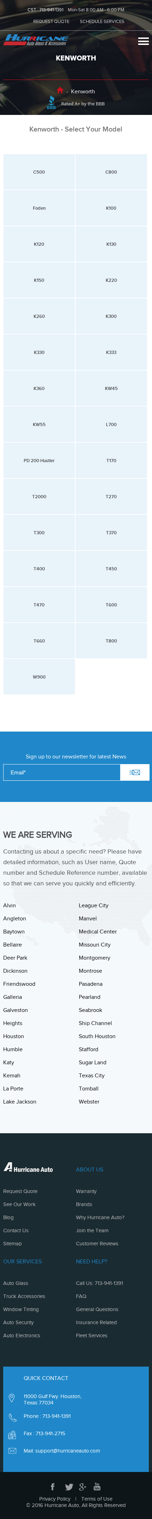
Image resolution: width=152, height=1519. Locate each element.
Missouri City (95, 945)
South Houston (97, 1036)
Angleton (14, 918)
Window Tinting (21, 1309)
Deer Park (15, 958)
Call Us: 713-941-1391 (99, 1283)
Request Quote (20, 1191)
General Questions (97, 1309)
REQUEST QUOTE (51, 21)
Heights (12, 1023)
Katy (8, 1062)
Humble (13, 1049)
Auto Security (18, 1322)
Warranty (86, 1191)
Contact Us (16, 1230)
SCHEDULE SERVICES (102, 21)
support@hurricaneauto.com (67, 1451)
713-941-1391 (51, 9)
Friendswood (19, 984)
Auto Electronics (21, 1335)
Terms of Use (96, 1499)
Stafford (88, 1049)
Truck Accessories (24, 1296)
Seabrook (90, 1010)
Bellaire (12, 945)
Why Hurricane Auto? (100, 1217)
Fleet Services (91, 1335)
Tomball (89, 1089)
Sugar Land (92, 1062)
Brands (84, 1204)
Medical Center (98, 932)
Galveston (15, 1010)
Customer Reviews (97, 1243)
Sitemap (12, 1243)
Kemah (12, 1075)
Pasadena (91, 984)
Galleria (12, 997)
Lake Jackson (19, 1102)
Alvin (9, 905)
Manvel (88, 918)
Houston (13, 1036)
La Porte (13, 1089)
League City (94, 905)
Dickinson (15, 971)
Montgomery (94, 958)
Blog (8, 1217)
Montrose (90, 971)
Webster (89, 1102)
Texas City (92, 1075)
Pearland (89, 997)
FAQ (81, 1296)
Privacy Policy (54, 1499)
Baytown (14, 932)
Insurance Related (96, 1322)
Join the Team (92, 1230)
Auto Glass (15, 1283)
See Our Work (19, 1204)
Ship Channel (95, 1023)
